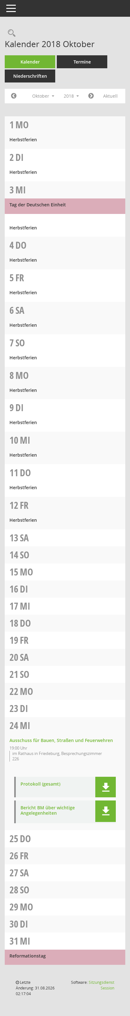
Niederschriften (30, 76)
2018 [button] (69, 96)
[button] (105, 787)
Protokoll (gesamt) (40, 784)
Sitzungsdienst (101, 985)
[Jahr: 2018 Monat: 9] (13, 96)
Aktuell (110, 96)
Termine (82, 62)
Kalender (30, 62)
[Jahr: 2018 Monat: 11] (91, 96)
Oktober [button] (41, 96)
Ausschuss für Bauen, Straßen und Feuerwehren (61, 740)
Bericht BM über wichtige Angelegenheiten (48, 810)
